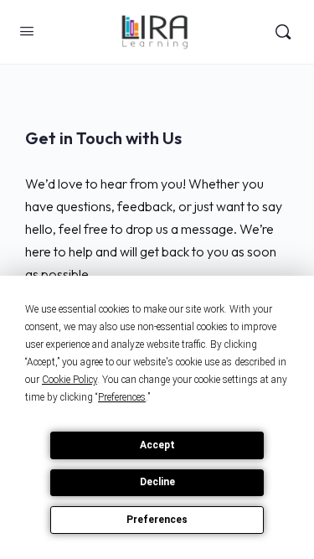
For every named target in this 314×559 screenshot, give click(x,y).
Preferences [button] (122, 397)
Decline (157, 482)
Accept (157, 445)
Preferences (157, 519)
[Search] (283, 32)
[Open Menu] (27, 30)
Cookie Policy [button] (69, 380)
